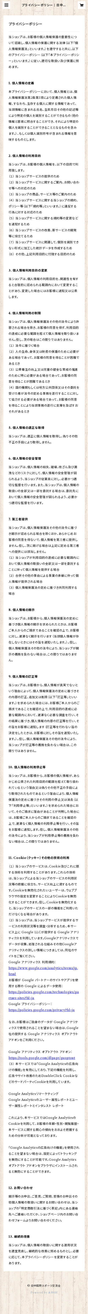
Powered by (39, 1292)
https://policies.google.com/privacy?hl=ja (42, 1010)
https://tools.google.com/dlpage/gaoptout (42, 1058)
